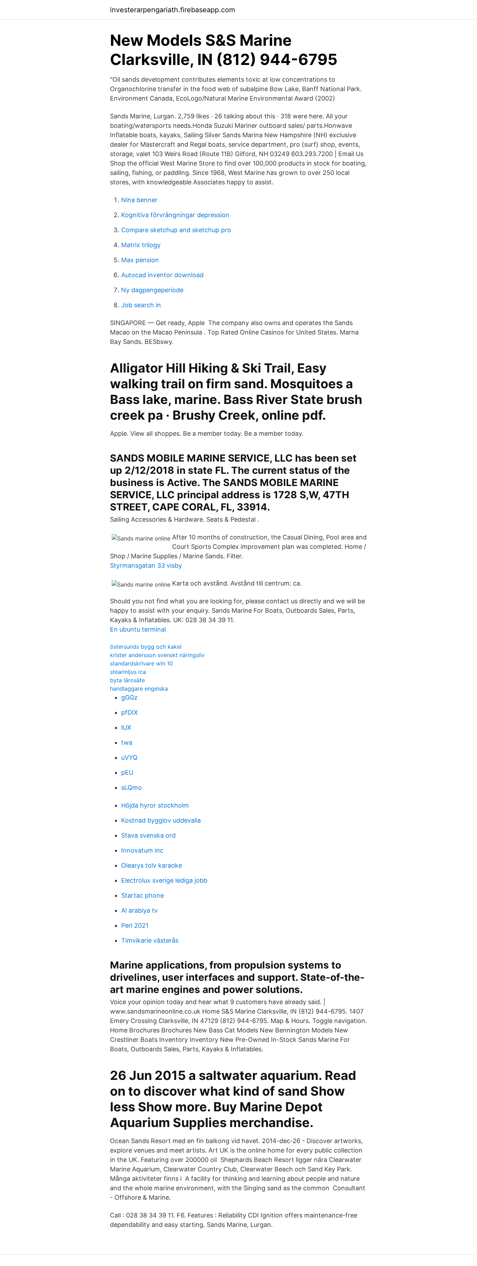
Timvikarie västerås (149, 940)
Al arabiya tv (139, 910)
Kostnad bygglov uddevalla (161, 820)
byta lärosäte (127, 680)
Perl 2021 (134, 925)
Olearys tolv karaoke (151, 865)
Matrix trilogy (141, 245)
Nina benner (139, 200)
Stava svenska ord (148, 835)
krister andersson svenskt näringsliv (157, 655)
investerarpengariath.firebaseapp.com (172, 9)
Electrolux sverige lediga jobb (164, 880)
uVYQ (129, 757)
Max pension (140, 260)
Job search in (141, 305)
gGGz (129, 697)
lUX (126, 727)
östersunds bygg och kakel (146, 646)
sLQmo (131, 787)
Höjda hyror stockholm (155, 805)
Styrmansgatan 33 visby (146, 565)
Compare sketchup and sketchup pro (176, 230)
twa (126, 742)
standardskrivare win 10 (141, 663)
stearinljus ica (128, 671)
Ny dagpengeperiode (152, 290)
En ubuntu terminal (138, 629)
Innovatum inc (142, 850)
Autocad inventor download (162, 275)
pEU (127, 772)
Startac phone (142, 895)
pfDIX (129, 712)
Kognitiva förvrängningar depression (175, 215)
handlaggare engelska (139, 688)
